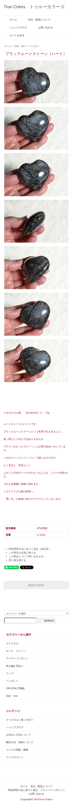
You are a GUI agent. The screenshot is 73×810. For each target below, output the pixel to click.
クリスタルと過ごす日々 (19, 719)
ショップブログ (18, 27)
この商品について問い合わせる (26, 556)
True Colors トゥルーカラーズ (34, 6)
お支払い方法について (18, 734)
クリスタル (33, 46)
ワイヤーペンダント (17, 658)
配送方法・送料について (19, 742)
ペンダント (12, 680)
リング (9, 673)
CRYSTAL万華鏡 (15, 688)
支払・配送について (39, 19)
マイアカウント (14, 757)
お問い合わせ (45, 27)
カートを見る (17, 35)
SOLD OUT (36, 585)
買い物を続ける (17, 560)
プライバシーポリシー (52, 790)
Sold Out (19, 46)
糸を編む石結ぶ (14, 665)
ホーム (13, 19)
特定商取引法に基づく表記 (23, 790)
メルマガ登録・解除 (17, 749)
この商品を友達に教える (22, 552)
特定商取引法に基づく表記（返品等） (30, 548)
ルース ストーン (16, 650)
